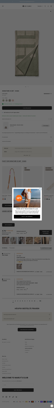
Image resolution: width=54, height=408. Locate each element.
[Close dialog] (40, 189)
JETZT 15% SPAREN (27, 216)
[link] (27, 198)
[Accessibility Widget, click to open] (51, 405)
